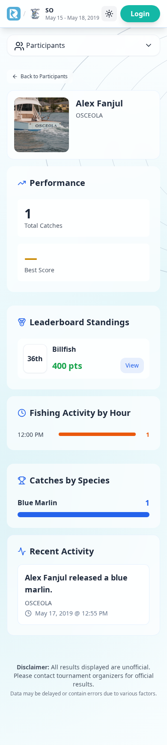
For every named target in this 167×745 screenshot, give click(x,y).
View (132, 365)
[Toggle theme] (109, 13)
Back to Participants (44, 76)
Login (140, 13)
